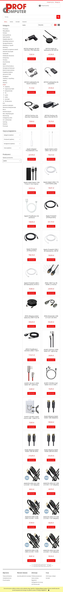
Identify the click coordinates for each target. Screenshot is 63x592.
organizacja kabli (9, 89)
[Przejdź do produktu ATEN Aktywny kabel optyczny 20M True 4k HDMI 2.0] (32, 306)
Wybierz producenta (8, 157)
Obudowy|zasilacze (8, 41)
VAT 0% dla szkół (35, 584)
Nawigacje (5, 76)
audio (6, 95)
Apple (4, 64)
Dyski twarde (6, 37)
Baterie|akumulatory (8, 70)
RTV (4, 103)
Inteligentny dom (7, 118)
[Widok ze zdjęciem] (55, 24)
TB (5, 93)
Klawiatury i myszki (8, 45)
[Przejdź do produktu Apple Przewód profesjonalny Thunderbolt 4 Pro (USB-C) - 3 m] (32, 239)
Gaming (5, 122)
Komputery (6, 58)
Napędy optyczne (7, 39)
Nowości (5, 124)
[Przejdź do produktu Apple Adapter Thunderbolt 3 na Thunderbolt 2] (32, 139)
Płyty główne (6, 31)
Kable (4, 84)
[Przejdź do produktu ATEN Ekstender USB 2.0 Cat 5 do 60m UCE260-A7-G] (51, 306)
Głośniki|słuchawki (8, 51)
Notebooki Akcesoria (8, 55)
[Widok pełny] (59, 24)
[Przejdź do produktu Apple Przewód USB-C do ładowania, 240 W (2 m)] (51, 239)
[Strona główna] (14, 8)
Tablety (5, 80)
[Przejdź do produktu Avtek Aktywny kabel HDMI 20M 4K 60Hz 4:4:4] (51, 440)
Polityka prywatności (37, 576)
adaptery (7, 86)
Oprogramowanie (7, 43)
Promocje (5, 126)
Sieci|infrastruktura (8, 66)
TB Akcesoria (8, 101)
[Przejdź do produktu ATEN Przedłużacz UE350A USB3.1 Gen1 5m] (32, 339)
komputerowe (8, 91)
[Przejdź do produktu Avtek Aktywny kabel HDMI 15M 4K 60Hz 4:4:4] (32, 440)
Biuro (4, 109)
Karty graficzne (7, 35)
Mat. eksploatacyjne (8, 113)
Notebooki (5, 53)
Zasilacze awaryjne (8, 105)
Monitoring (6, 115)
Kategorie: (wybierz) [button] (9, 135)
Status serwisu (35, 578)
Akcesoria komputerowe (9, 107)
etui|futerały (6, 62)
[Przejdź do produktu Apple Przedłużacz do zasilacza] (32, 206)
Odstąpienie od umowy (37, 582)
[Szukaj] (58, 17)
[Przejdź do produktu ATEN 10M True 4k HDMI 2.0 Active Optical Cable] (51, 273)
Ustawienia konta (7, 578)
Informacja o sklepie (51, 576)
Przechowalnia (6, 580)
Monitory (5, 47)
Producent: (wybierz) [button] (9, 139)
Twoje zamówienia (7, 576)
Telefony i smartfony (8, 78)
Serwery (5, 60)
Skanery (5, 82)
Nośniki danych (7, 111)
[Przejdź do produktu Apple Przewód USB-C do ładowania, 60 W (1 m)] (32, 273)
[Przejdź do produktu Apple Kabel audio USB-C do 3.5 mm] (51, 139)
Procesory (5, 29)
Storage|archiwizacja (8, 68)
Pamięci (5, 33)
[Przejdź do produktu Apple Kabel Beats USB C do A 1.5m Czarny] (32, 172)
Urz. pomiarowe (7, 120)
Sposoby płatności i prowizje (24, 576)
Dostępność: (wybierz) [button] (9, 143)
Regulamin (34, 580)
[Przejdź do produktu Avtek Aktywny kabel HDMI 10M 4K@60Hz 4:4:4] (51, 406)
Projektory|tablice (8, 72)
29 (49, 566)
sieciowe (7, 99)
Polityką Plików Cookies (41, 588)
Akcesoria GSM (7, 74)
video (6, 97)
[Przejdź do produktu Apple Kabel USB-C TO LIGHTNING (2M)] (51, 172)
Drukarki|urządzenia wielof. (10, 49)
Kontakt (48, 578)
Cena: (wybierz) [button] (7, 148)
